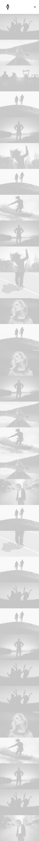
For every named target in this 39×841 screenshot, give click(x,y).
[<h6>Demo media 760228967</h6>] (19, 156)
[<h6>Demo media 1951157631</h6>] (19, 53)
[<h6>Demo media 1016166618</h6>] (19, 492)
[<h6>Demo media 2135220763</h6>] (19, 27)
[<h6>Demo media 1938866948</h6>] (19, 104)
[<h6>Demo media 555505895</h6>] (19, 311)
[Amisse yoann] (7, 6)
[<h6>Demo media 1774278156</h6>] (19, 285)
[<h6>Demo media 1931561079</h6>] (19, 208)
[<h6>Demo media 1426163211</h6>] (19, 78)
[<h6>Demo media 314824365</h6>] (19, 130)
